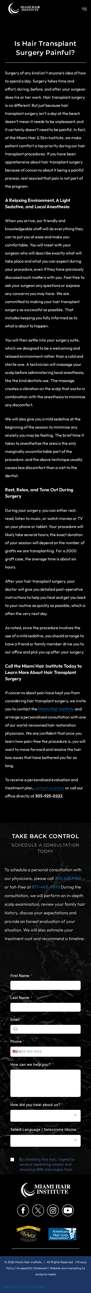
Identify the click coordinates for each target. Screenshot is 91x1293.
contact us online (49, 787)
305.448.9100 (68, 878)
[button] (84, 9)
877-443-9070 (46, 886)
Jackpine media (45, 1274)
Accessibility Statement (32, 1268)
